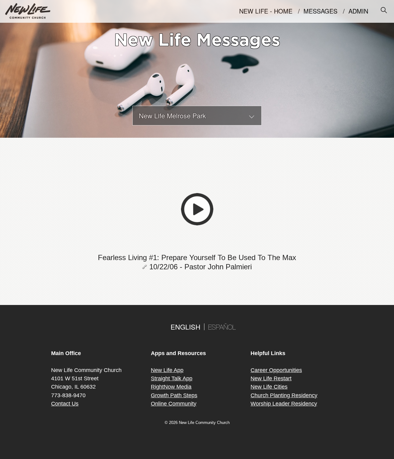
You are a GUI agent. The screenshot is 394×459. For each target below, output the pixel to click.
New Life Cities (269, 387)
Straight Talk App (171, 378)
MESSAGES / (326, 11)
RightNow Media (171, 387)
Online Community (173, 404)
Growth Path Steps (174, 395)
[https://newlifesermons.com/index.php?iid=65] (145, 267)
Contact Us (64, 404)
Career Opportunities (276, 370)
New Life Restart (271, 378)
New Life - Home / (271, 11)
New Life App (167, 370)
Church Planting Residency (284, 395)
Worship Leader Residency (284, 404)
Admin (361, 11)
